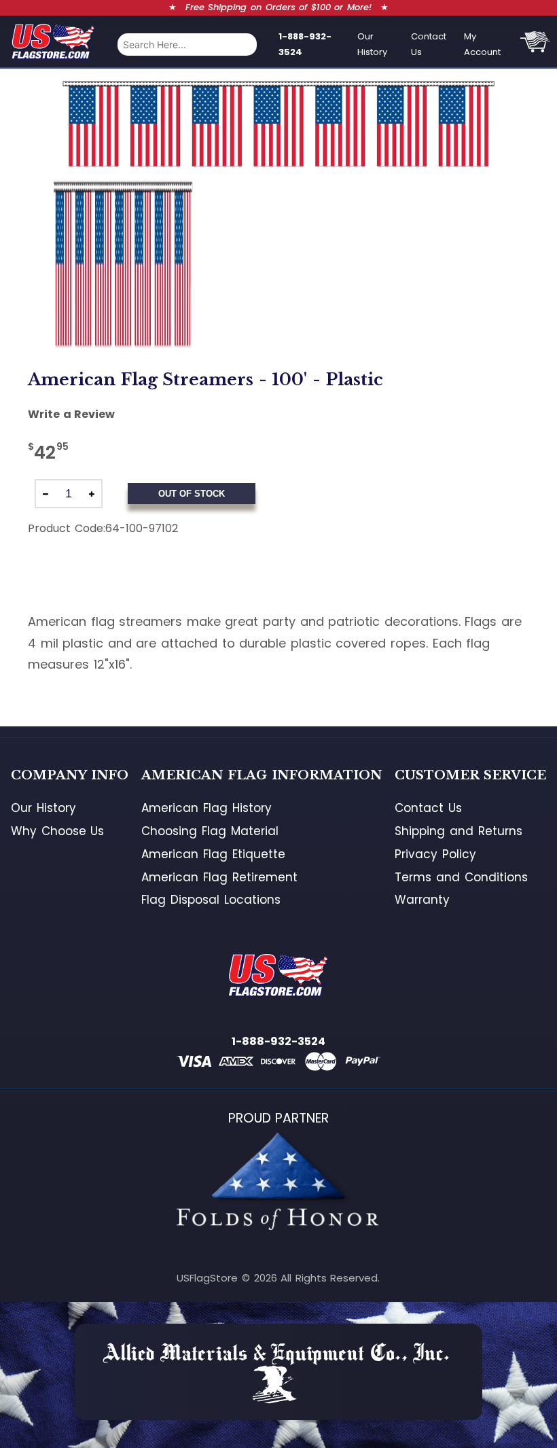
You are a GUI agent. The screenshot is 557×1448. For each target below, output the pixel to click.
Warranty (422, 899)
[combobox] (187, 44)
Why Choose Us (57, 831)
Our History (372, 44)
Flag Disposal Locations (210, 899)
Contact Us (428, 44)
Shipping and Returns (458, 831)
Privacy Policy (435, 854)
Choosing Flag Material (209, 831)
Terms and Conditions (461, 877)
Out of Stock (191, 494)
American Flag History (206, 808)
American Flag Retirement (219, 877)
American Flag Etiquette (213, 854)
